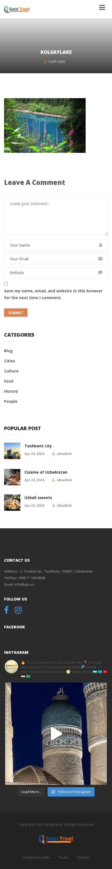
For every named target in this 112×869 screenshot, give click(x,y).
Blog (8, 350)
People (10, 401)
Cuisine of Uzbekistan (45, 472)
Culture (11, 371)
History (11, 391)
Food (8, 381)
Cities (9, 360)
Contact (83, 857)
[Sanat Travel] (17, 9)
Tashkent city (38, 445)
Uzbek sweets (38, 497)
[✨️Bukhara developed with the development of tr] (56, 734)
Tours (63, 857)
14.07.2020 (56, 61)
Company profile (36, 857)
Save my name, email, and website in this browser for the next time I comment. (53, 294)
